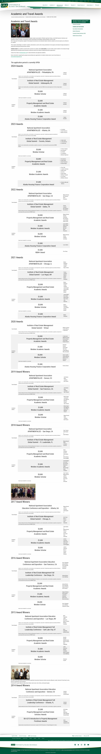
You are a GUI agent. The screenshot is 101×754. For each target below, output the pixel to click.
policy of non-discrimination (67, 750)
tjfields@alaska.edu (23, 52)
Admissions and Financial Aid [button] (60, 5)
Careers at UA (25, 738)
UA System (16, 738)
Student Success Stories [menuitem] (77, 35)
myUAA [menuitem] (69, 1)
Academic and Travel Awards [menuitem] (78, 26)
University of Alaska (16, 750)
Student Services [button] (81, 5)
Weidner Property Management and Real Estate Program (35, 16)
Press (39, 738)
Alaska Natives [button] (89, 5)
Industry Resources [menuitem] (76, 31)
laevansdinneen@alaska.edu (16, 56)
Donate (35, 738)
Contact (30, 738)
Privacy (43, 738)
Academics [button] (52, 5)
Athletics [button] (66, 5)
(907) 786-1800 (7, 1)
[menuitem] (76, 1)
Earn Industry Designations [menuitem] (78, 28)
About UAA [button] (45, 5)
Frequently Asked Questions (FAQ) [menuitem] (79, 33)
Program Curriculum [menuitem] (76, 24)
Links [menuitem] (96, 1)
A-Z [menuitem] (72, 1)
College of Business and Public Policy (17, 16)
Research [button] (73, 5)
